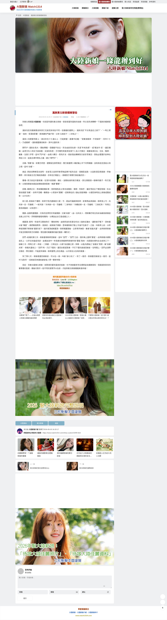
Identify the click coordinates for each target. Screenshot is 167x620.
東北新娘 (40, 423)
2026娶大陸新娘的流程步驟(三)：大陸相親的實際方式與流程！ (139, 230)
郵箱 (52, 592)
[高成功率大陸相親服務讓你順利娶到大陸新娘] (133, 123)
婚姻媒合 (85, 8)
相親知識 (94, 2)
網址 (83, 592)
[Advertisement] (83, 90)
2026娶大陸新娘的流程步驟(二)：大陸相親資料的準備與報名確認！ (139, 240)
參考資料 (152, 2)
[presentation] (99, 442)
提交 (25, 598)
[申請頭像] (109, 570)
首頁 (19, 15)
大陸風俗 (26, 15)
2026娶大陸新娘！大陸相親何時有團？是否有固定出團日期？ (139, 220)
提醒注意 (115, 8)
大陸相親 (95, 8)
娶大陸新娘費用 (117, 2)
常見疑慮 (136, 2)
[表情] (108, 586)
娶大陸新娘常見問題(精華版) (132, 8)
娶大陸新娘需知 (104, 2)
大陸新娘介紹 (33, 429)
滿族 (56, 423)
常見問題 (144, 2)
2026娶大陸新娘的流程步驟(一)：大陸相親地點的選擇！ (139, 251)
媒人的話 (128, 2)
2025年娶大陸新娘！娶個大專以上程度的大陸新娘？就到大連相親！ (75, 318)
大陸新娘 (75, 8)
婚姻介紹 (105, 8)
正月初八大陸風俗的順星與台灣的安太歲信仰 (83, 456)
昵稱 (20, 592)
